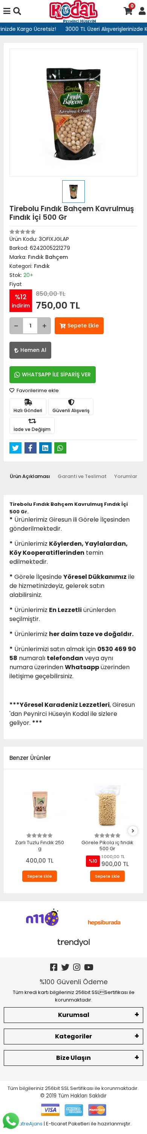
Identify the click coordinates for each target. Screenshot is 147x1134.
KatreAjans (29, 1123)
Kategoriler (73, 1036)
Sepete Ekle (83, 325)
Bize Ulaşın (73, 1057)
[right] (133, 831)
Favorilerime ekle (37, 390)
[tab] (30, 476)
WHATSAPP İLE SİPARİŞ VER (56, 374)
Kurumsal (73, 1015)
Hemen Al (33, 350)
